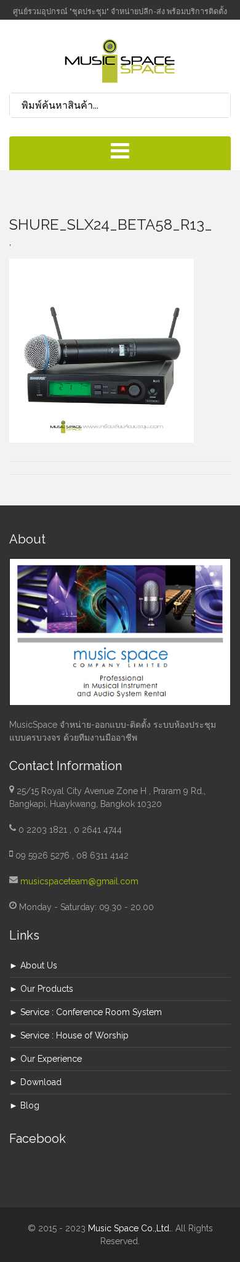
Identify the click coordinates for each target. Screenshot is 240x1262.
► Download (35, 1082)
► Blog (24, 1105)
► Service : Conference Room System (85, 1012)
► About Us (33, 965)
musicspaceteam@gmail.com (79, 881)
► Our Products (41, 989)
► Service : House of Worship (69, 1035)
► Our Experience (45, 1059)
